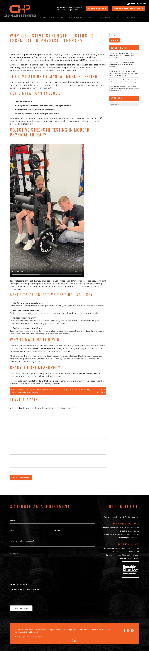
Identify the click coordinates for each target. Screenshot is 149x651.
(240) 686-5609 (75, 7)
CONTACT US (134, 17)
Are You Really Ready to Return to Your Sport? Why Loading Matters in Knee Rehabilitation (122, 56)
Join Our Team (138, 4)
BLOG (120, 17)
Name (13, 443)
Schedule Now (96, 8)
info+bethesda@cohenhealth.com (124, 534)
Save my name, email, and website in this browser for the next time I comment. (51, 471)
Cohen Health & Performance (33, 630)
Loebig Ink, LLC (35, 637)
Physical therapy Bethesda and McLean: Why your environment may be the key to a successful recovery (124, 89)
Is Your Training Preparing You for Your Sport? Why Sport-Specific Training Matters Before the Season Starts (124, 73)
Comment (15, 413)
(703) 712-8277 (72, 10)
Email (13, 452)
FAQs (92, 17)
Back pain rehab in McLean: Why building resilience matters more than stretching (123, 81)
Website (14, 461)
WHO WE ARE (57, 17)
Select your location (19, 584)
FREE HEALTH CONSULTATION (128, 8)
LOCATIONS (105, 17)
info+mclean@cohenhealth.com (125, 555)
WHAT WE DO (76, 17)
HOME (43, 17)
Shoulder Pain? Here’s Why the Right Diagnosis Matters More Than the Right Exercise (122, 64)
